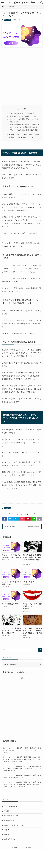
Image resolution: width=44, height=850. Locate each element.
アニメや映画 (10, 806)
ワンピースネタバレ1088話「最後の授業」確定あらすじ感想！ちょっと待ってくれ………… (22, 776)
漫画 (7, 834)
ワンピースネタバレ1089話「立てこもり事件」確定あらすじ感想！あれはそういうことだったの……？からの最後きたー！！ (22, 768)
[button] (41, 2)
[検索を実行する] (40, 650)
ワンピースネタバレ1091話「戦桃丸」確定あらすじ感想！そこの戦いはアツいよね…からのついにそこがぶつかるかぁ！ (22, 750)
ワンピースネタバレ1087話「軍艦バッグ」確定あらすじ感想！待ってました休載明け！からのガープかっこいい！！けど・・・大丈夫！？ (22, 784)
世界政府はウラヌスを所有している (23, 116)
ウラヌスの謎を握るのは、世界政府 (20, 113)
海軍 (7, 830)
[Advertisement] (22, 76)
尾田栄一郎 (9, 820)
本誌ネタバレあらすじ (14, 825)
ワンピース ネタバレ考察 (22, 2)
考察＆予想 (7, 19)
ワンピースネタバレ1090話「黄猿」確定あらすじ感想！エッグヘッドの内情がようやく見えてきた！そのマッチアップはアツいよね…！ (22, 759)
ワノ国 (8, 811)
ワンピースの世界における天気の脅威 (23, 130)
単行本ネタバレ (11, 816)
